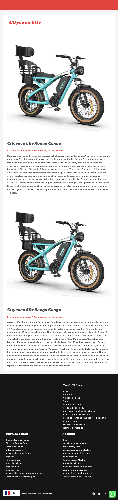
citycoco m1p (12, 466)
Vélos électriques (14, 446)
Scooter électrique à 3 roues (77, 476)
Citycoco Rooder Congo (17, 443)
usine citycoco (70, 456)
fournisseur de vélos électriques (79, 411)
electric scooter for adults (75, 443)
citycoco (10, 456)
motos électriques (72, 463)
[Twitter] (99, 493)
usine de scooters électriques (20, 476)
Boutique (67, 394)
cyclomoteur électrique (74, 424)
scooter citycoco (71, 421)
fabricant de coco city (73, 408)
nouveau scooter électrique (76, 453)
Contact (66, 401)
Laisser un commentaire (19, 150)
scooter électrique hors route (77, 473)
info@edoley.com (71, 446)
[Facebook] (93, 493)
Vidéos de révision (15, 450)
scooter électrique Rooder (19, 453)
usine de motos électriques (76, 414)
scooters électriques (73, 404)
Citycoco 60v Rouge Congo (34, 143)
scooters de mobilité (73, 428)
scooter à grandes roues (75, 470)
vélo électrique (13, 460)
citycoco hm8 (12, 470)
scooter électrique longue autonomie (24, 473)
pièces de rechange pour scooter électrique (84, 418)
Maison (66, 391)
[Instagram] (105, 493)
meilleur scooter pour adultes (77, 466)
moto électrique (13, 463)
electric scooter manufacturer (77, 450)
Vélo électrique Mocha (74, 460)
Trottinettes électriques (17, 440)
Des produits (39, 150)
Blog (65, 440)
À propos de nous (71, 398)
